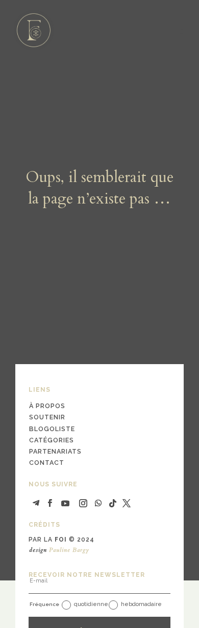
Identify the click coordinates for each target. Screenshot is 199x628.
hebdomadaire (141, 604)
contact (46, 462)
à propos (47, 406)
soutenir (47, 417)
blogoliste (52, 429)
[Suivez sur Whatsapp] (98, 503)
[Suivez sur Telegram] (36, 503)
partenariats (55, 451)
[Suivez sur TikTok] (113, 503)
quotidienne (91, 604)
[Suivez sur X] (126, 503)
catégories (51, 440)
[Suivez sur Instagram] (83, 503)
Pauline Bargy (69, 550)
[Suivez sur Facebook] (50, 503)
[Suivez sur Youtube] (65, 503)
